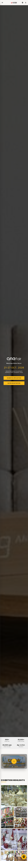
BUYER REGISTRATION (14, 383)
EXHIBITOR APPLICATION (14, 378)
